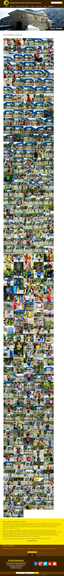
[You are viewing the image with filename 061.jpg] (9, 138)
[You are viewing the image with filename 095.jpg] (49, 186)
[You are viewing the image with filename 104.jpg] (39, 202)
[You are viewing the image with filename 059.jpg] (39, 130)
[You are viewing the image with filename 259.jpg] (39, 450)
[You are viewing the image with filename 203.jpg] (29, 362)
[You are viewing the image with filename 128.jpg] (29, 242)
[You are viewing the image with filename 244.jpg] (39, 426)
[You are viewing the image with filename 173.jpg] (29, 314)
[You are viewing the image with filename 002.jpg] (19, 42)
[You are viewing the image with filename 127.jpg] (19, 242)
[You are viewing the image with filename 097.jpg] (19, 194)
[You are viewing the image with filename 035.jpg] (49, 90)
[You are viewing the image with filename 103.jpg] (29, 202)
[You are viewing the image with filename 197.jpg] (19, 354)
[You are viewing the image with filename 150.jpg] (49, 274)
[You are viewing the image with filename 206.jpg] (9, 370)
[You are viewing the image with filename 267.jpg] (19, 466)
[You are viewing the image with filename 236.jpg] (9, 418)
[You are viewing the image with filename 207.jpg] (19, 370)
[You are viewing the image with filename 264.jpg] (39, 458)
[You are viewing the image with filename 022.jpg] (19, 74)
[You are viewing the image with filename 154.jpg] (39, 282)
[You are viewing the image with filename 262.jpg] (19, 458)
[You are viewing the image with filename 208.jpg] (29, 370)
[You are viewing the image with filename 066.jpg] (9, 146)
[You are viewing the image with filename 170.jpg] (49, 306)
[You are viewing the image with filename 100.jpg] (49, 194)
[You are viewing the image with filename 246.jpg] (9, 434)
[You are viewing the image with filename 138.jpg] (29, 258)
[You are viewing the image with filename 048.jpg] (29, 114)
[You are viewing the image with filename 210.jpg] (49, 370)
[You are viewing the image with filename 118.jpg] (29, 226)
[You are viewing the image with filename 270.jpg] (49, 466)
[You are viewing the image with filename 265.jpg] (49, 458)
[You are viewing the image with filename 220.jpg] (49, 386)
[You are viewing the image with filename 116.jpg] (9, 226)
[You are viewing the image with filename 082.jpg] (19, 170)
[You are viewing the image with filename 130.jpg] (49, 242)
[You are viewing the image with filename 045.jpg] (49, 106)
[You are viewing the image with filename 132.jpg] (19, 250)
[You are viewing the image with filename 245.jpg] (49, 426)
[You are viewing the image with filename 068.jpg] (29, 146)
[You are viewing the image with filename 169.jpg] (39, 306)
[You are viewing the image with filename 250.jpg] (49, 434)
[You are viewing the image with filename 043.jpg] (29, 106)
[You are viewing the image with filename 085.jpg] (49, 170)
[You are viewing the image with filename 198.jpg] (29, 354)
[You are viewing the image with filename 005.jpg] (49, 42)
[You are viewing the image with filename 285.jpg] (49, 490)
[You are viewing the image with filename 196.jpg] (9, 354)
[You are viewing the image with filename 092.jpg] (19, 186)
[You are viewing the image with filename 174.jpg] (39, 314)
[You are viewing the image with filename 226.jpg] (9, 402)
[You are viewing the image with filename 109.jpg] (39, 210)
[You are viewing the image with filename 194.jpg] (39, 346)
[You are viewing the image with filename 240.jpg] (49, 418)
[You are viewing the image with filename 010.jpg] (49, 50)
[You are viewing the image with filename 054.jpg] (39, 122)
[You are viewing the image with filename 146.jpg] (9, 274)
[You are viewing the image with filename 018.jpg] (29, 66)
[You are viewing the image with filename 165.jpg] (49, 298)
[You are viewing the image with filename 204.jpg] (39, 362)
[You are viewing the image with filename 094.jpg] (39, 186)
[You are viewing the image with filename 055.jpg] (49, 122)
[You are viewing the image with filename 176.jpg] (9, 322)
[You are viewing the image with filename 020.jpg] (49, 66)
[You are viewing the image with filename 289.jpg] (39, 497)
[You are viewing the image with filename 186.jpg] (9, 338)
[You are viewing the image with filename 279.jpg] (39, 482)
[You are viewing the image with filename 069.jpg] (39, 146)
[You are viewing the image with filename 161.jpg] (9, 298)
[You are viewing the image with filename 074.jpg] (39, 154)
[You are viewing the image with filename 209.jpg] (39, 370)
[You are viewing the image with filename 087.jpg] (19, 178)
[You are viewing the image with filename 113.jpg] (29, 218)
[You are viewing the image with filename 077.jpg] (19, 162)
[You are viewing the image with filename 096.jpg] (9, 194)
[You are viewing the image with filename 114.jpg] (39, 218)
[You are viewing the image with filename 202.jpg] (19, 362)
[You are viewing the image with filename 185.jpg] (49, 330)
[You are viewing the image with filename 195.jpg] (49, 346)
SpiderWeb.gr (44, 574)
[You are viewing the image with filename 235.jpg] (49, 410)
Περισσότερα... (32, 540)
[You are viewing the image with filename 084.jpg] (39, 170)
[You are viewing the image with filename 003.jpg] (29, 42)
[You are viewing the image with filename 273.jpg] (29, 474)
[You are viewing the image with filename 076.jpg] (9, 162)
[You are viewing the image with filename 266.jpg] (9, 466)
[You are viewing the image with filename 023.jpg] (29, 74)
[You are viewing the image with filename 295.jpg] (49, 505)
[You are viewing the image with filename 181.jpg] (9, 330)
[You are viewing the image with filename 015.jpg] (49, 58)
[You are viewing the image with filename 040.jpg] (49, 98)
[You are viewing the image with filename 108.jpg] (29, 210)
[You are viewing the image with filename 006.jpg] (9, 50)
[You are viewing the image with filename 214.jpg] (39, 378)
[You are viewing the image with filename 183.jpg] (29, 330)
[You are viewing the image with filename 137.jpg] (19, 258)
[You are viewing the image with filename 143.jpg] (29, 266)
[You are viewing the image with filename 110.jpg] (49, 210)
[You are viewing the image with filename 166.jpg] (9, 306)
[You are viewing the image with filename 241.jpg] (9, 426)
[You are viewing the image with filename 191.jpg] (9, 346)
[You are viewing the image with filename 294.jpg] (39, 505)
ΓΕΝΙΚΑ (45, 6)
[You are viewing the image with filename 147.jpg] (19, 274)
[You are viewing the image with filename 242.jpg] (19, 426)
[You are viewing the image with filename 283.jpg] (29, 490)
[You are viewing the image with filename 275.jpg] (49, 474)
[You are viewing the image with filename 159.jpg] (39, 290)
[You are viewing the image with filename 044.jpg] (39, 106)
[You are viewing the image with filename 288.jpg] (29, 497)
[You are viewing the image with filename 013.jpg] (29, 58)
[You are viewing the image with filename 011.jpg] (9, 58)
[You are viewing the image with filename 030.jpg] (49, 82)
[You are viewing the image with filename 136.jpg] (9, 258)
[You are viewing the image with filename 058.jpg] (29, 130)
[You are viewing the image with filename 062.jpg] (19, 138)
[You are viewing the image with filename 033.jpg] (29, 90)
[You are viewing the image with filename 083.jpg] (29, 170)
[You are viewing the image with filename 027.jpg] (19, 82)
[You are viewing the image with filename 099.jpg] (39, 194)
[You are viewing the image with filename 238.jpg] (29, 418)
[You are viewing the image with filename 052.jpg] (19, 122)
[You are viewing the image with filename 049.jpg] (39, 114)
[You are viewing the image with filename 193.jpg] (29, 346)
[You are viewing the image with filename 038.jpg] (29, 98)
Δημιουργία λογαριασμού (43, 572)
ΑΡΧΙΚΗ (6, 6)
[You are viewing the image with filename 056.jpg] (9, 130)
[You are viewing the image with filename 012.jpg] (19, 58)
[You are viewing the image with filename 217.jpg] (19, 386)
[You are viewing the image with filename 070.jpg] (49, 146)
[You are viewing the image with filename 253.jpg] (29, 442)
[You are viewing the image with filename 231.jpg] (9, 410)
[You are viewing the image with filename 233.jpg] (29, 410)
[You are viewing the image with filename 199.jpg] (39, 354)
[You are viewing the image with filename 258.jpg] (29, 450)
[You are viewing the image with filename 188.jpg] (29, 338)
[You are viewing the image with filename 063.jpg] (29, 138)
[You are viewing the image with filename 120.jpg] (49, 226)
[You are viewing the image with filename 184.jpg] (39, 330)
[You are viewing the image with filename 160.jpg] (49, 290)
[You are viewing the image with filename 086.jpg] (9, 178)
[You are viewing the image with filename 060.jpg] (49, 130)
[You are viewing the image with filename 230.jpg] (49, 402)
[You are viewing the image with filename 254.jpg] (39, 442)
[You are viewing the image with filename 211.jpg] (9, 378)
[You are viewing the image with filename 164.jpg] (39, 298)
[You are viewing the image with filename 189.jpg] (39, 338)
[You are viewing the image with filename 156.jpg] (9, 290)
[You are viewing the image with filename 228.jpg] (29, 402)
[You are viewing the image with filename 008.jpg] (29, 50)
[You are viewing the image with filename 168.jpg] (29, 306)
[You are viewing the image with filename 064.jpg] (39, 138)
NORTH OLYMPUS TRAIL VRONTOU (23, 7)
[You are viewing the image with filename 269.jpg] (39, 466)
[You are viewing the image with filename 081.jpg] (9, 170)
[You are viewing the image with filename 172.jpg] (19, 314)
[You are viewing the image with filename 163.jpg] (29, 298)
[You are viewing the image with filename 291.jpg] (9, 505)
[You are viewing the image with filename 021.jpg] (9, 74)
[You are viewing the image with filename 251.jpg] (9, 442)
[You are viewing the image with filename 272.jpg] (19, 474)
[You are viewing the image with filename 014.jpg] (39, 58)
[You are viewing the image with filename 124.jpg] (39, 234)
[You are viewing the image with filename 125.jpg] (49, 234)
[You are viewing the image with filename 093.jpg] (29, 186)
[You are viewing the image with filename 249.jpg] (39, 434)
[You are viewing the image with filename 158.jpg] (29, 290)
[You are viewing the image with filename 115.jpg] (49, 218)
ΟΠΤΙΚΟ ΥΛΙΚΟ (39, 7)
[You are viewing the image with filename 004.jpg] (39, 42)
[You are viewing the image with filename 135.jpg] (49, 250)
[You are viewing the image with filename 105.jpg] (49, 202)
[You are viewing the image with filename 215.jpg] (49, 378)
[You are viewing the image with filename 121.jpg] (9, 234)
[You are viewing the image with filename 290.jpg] (49, 497)
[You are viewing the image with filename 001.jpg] (9, 42)
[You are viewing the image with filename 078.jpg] (29, 162)
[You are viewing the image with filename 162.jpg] (19, 298)
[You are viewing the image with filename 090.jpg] (49, 178)
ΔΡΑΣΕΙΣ (32, 6)
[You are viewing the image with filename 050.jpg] (49, 114)
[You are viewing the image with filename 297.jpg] (19, 513)
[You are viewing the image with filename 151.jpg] (9, 282)
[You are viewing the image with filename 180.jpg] (49, 322)
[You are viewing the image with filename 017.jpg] (19, 66)
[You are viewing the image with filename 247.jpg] (19, 434)
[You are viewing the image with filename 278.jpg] (29, 482)
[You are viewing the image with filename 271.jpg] (9, 474)
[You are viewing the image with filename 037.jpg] (19, 98)
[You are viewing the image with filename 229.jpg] (39, 402)
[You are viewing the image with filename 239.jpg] (39, 418)
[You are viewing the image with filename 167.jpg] (19, 306)
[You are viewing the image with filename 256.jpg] (9, 450)
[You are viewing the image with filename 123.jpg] (29, 234)
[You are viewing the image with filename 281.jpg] (9, 490)
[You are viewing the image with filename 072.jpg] (19, 154)
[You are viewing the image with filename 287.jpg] (19, 497)
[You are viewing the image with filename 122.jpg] (19, 234)
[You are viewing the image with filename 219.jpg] (39, 386)
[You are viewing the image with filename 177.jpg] (19, 322)
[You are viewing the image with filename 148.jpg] (29, 274)
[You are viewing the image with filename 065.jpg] (49, 138)
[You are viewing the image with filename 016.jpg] (9, 66)
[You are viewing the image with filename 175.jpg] (49, 314)
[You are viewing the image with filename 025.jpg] (49, 74)
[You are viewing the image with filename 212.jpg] (19, 378)
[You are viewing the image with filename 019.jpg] (39, 66)
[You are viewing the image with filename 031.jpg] (9, 90)
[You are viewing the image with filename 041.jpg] (9, 106)
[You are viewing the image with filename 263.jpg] (29, 458)
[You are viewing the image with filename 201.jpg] (9, 362)
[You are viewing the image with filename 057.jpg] (19, 130)
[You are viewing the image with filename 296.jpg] (9, 513)
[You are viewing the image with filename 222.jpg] (19, 394)
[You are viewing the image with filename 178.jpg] (29, 322)
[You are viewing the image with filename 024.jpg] (39, 74)
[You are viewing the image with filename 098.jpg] (29, 194)
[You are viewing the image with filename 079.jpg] (39, 162)
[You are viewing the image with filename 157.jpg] (19, 290)
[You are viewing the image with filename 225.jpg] (49, 394)
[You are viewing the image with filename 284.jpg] (39, 490)
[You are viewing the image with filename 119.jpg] (39, 226)
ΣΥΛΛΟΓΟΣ (12, 7)
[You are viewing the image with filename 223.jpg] (29, 394)
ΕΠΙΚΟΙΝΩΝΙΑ (50, 6)
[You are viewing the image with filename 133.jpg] (29, 250)
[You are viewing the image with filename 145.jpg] (49, 266)
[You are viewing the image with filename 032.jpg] (19, 90)
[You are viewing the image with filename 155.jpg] (49, 282)
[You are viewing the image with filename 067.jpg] (19, 146)
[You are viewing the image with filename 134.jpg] (39, 250)
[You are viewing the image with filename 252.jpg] (19, 442)
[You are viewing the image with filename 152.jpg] (19, 282)
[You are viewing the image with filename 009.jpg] (39, 50)
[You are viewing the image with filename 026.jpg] (9, 82)
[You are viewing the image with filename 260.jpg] (49, 450)
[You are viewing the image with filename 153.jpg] (29, 282)
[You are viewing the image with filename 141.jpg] (9, 266)
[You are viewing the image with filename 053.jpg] (29, 122)
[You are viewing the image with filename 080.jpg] (49, 162)
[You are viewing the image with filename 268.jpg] (29, 466)
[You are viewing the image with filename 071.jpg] (9, 154)
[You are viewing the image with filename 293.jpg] (29, 505)
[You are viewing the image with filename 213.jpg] (29, 378)
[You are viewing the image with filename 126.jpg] (9, 242)
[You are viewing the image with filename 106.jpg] (9, 210)
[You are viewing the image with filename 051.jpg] (9, 122)
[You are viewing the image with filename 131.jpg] (9, 250)
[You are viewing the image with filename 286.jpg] (9, 497)
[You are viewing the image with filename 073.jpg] (29, 154)
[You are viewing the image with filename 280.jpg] (49, 482)
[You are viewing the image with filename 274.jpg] (39, 474)
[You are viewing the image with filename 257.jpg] (19, 450)
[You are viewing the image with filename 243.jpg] (29, 426)
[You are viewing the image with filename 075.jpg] (49, 154)
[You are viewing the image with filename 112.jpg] (19, 218)
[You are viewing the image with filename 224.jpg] (39, 394)
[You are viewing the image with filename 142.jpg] (19, 266)
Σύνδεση (36, 572)
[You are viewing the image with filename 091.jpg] (9, 186)
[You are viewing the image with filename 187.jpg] (19, 338)
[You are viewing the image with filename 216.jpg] (9, 386)
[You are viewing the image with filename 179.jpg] (39, 322)
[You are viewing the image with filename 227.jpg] (19, 402)
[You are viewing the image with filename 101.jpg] (9, 202)
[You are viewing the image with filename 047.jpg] (19, 114)
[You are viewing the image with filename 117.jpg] (19, 226)
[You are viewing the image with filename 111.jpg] (9, 218)
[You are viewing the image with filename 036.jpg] (9, 98)
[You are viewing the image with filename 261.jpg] (9, 458)
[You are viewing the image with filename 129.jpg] (39, 242)
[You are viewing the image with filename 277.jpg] (19, 482)
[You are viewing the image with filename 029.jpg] (39, 82)
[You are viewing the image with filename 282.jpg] (19, 490)
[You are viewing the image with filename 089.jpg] (39, 178)
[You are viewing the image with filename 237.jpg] (19, 418)
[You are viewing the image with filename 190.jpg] (49, 338)
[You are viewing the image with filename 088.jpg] (29, 178)
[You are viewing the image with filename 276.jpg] (9, 482)
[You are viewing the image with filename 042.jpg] (19, 106)
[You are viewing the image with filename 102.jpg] (19, 202)
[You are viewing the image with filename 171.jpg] (9, 314)
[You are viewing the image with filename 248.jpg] (29, 434)
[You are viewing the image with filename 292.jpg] (19, 505)
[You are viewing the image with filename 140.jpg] (49, 258)
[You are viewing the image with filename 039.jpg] (39, 98)
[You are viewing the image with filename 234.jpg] (39, 410)
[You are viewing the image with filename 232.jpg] (19, 410)
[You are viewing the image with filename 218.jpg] (29, 386)
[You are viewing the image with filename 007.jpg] (19, 50)
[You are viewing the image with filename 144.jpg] (39, 266)
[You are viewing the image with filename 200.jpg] (49, 354)
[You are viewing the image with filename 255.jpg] (49, 442)
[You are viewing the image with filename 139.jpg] (39, 258)
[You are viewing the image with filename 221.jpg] (9, 394)
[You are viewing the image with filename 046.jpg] (9, 114)
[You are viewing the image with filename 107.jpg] (19, 210)
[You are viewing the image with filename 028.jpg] (29, 82)
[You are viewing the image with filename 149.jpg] (39, 274)
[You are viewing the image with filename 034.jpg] (39, 90)
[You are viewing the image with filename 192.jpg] (19, 346)
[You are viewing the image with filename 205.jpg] (49, 362)
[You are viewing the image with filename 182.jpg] (19, 330)
